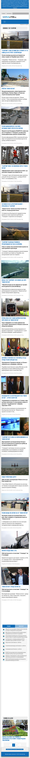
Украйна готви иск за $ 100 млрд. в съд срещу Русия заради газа (14, 359)
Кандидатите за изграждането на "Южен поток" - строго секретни (14, 397)
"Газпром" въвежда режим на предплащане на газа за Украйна (12, 243)
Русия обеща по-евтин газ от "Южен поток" (15, 513)
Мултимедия (9, 13)
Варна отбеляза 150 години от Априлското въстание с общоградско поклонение (14, 738)
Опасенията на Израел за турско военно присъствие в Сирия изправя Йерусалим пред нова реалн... (16, 637)
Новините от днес (24, 24)
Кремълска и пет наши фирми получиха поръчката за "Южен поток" (14, 319)
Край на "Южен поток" (8, 89)
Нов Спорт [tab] (21, 626)
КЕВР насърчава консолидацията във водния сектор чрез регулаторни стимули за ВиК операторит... (16, 653)
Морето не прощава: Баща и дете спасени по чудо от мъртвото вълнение (16, 629)
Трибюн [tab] (9, 626)
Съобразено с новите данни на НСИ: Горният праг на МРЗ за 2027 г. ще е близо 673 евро (15, 640)
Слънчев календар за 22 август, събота (16, 645)
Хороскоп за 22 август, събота (13, 642)
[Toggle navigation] (4, 21)
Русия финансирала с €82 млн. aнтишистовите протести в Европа (12, 127)
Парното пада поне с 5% (9, 551)
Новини (3, 13)
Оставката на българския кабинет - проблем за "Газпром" (12, 205)
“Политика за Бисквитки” (7, 6)
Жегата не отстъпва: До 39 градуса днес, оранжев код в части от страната (16, 632)
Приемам (15, 7)
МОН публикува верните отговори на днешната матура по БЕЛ (16, 659)
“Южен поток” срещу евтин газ (11, 587)
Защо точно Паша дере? (9, 477)
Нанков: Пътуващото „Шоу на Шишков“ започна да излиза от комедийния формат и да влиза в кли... (16, 657)
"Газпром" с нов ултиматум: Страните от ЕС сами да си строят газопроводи (15, 51)
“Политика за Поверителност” (21, 5)
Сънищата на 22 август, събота (14, 649)
